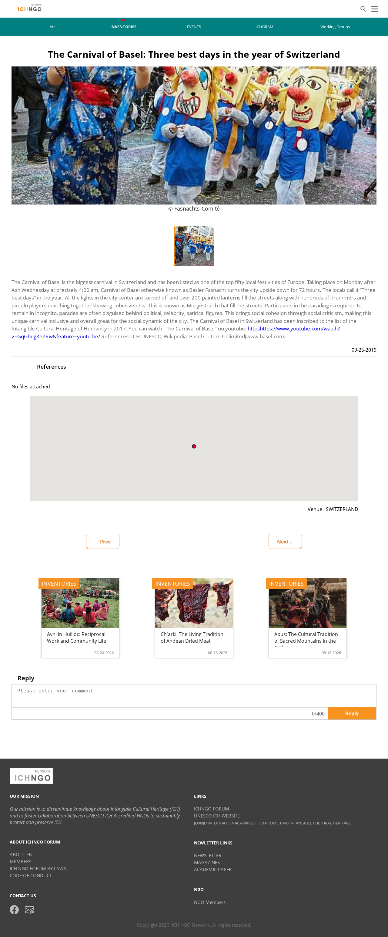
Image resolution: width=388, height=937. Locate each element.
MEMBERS (20, 861)
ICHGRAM (264, 26)
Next (283, 541)
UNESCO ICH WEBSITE (217, 816)
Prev (105, 541)
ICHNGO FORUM (211, 809)
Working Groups (335, 26)
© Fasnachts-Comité (194, 208)
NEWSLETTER (207, 855)
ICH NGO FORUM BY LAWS (38, 868)
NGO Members (210, 902)
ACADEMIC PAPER (213, 869)
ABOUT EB (21, 854)
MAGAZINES (207, 862)
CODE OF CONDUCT (31, 875)
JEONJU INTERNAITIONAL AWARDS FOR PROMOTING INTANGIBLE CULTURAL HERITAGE (272, 823)
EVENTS (194, 26)
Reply (352, 713)
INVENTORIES (123, 26)
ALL (53, 26)
